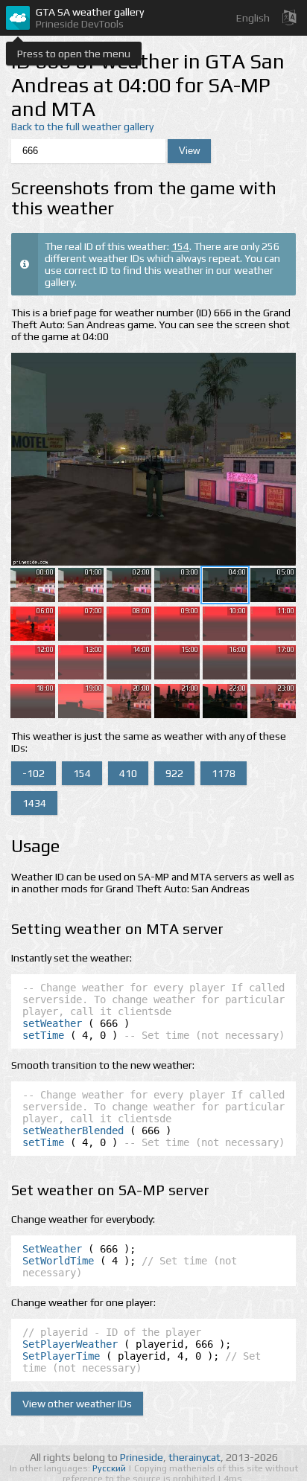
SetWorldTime (58, 1261)
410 (128, 773)
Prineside (141, 1457)
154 (180, 246)
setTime (43, 1035)
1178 (223, 773)
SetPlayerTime (61, 1356)
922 (174, 773)
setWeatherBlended (73, 1130)
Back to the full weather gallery (82, 126)
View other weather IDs (77, 1404)
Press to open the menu (73, 54)
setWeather (52, 1023)
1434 (34, 803)
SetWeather (52, 1249)
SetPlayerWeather (70, 1344)
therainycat (194, 1457)
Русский (110, 1468)
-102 (33, 773)
